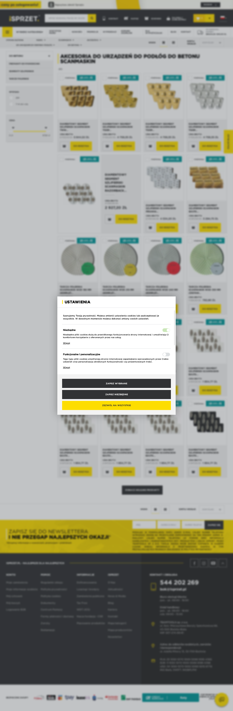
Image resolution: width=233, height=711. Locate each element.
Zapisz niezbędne (116, 394)
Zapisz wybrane (116, 383)
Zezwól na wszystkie (116, 405)
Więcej (66, 343)
